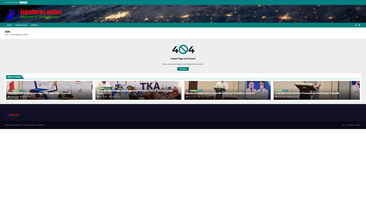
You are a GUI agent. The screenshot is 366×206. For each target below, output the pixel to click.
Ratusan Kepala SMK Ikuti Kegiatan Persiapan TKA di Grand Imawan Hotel (135, 92)
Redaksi (34, 25)
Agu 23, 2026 (281, 96)
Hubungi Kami (21, 25)
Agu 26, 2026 (192, 96)
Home (9, 25)
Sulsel (22, 90)
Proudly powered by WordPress (13, 125)
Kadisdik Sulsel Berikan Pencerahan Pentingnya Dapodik (307, 93)
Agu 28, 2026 (14, 96)
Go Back (183, 69)
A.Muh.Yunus (26, 96)
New (10, 90)
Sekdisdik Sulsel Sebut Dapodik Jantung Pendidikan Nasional (220, 93)
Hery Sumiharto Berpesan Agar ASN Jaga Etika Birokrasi (39, 93)
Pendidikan (15, 90)
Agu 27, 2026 (103, 96)
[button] (356, 25)
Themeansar (40, 125)
